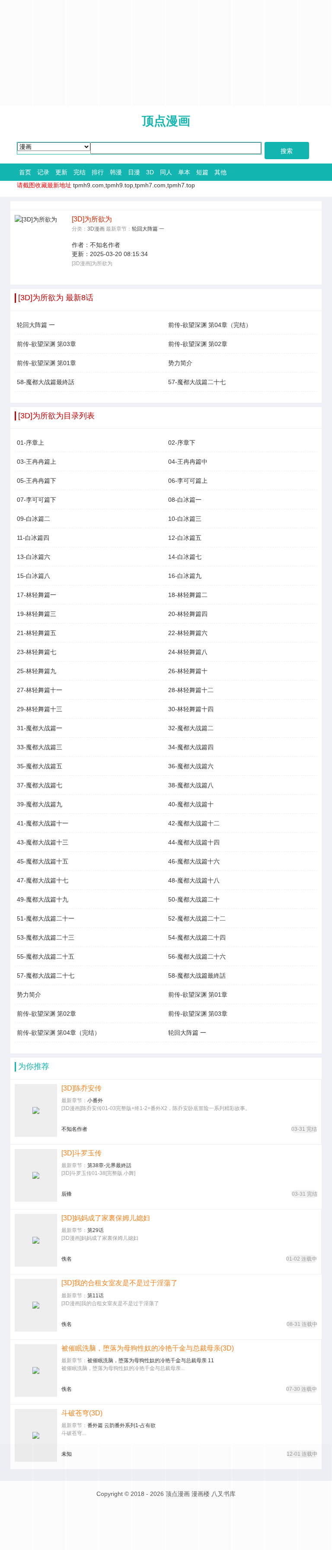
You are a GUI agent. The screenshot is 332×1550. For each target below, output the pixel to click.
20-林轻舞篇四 (188, 613)
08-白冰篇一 (184, 499)
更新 (61, 172)
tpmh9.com (88, 185)
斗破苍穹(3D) (81, 1413)
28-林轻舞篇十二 (191, 690)
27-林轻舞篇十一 (39, 690)
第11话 (95, 1296)
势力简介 (180, 362)
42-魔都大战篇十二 (194, 823)
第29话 (95, 1230)
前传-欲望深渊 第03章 (46, 343)
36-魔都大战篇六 (191, 766)
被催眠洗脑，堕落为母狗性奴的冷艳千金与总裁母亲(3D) (147, 1348)
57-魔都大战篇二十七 (197, 382)
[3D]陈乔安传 (81, 1088)
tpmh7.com (150, 185)
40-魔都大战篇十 (191, 804)
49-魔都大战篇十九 (42, 899)
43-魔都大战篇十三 (42, 842)
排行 (98, 172)
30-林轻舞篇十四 (191, 709)
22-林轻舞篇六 (188, 632)
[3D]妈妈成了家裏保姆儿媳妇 (105, 1218)
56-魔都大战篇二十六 (197, 956)
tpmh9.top (119, 185)
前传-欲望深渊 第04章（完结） (210, 324)
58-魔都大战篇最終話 (45, 382)
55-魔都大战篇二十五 (45, 956)
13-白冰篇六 (33, 556)
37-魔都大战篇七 (39, 785)
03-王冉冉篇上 (36, 461)
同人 (166, 172)
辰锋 (66, 1194)
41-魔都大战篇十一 (42, 823)
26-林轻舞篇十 (188, 670)
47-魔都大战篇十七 (42, 880)
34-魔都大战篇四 (191, 747)
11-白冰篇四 (33, 537)
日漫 (134, 172)
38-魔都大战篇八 (191, 785)
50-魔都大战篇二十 (194, 899)
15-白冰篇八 (33, 575)
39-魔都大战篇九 (39, 804)
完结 (79, 172)
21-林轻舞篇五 (36, 632)
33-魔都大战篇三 (39, 747)
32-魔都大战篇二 (191, 728)
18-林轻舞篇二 (188, 594)
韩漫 (116, 172)
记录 (43, 172)
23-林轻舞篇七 (36, 651)
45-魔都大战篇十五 (42, 861)
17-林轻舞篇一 (36, 594)
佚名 (66, 1259)
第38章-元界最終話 (109, 1165)
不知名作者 (105, 244)
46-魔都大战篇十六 (194, 861)
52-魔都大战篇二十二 (197, 918)
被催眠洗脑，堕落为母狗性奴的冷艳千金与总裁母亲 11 (150, 1360)
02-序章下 (181, 442)
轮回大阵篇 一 (148, 229)
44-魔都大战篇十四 (194, 842)
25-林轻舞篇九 (36, 670)
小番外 (95, 1101)
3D (150, 172)
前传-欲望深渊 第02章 (197, 343)
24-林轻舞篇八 (188, 651)
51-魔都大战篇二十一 (45, 918)
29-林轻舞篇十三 (39, 709)
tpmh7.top (181, 185)
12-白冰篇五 (184, 537)
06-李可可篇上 (188, 480)
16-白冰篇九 (184, 575)
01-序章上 (30, 442)
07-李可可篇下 (36, 499)
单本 (184, 172)
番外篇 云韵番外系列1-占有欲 (121, 1425)
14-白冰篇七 (184, 556)
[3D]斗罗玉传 (81, 1153)
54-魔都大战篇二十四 (197, 937)
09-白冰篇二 (33, 518)
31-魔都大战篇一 (39, 728)
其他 (220, 172)
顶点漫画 (166, 121)
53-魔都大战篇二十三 (45, 937)
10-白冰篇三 (184, 518)
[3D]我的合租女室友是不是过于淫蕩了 (119, 1283)
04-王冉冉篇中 (188, 461)
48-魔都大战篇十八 (194, 880)
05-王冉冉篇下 (36, 480)
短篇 (202, 172)
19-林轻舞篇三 (36, 613)
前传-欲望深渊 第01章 (46, 362)
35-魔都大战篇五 (39, 766)
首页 (25, 172)
